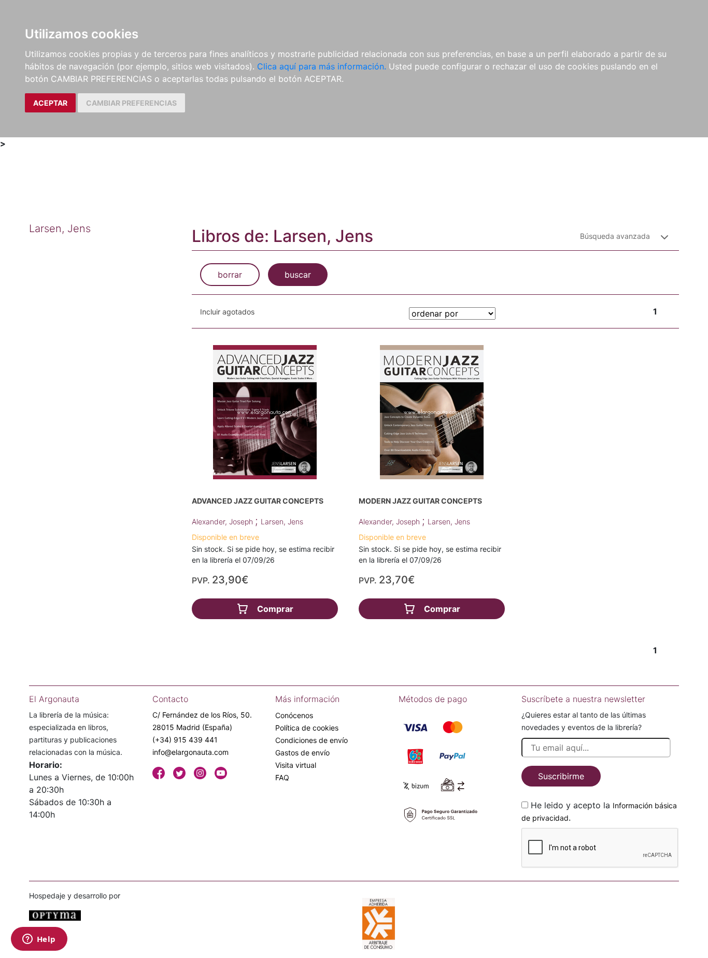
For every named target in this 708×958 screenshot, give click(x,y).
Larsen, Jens (282, 521)
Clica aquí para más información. (321, 66)
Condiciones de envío (311, 740)
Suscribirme (561, 776)
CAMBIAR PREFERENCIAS (131, 102)
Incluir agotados (227, 311)
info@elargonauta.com (190, 752)
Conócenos (294, 715)
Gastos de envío (302, 752)
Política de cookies (306, 727)
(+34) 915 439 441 (185, 739)
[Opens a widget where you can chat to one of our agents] (38, 940)
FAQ (282, 777)
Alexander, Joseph (223, 521)
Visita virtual (295, 765)
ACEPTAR (50, 102)
